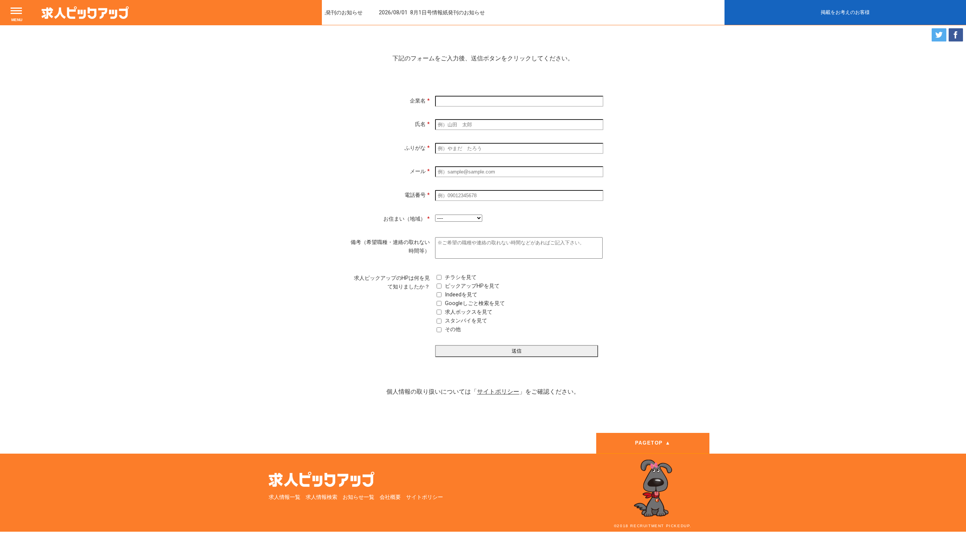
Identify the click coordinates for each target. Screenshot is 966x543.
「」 (498, 391)
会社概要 (390, 497)
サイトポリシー (424, 497)
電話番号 (417, 195)
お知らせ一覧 (358, 497)
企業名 (420, 101)
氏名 (422, 124)
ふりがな (417, 148)
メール (420, 171)
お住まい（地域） (406, 219)
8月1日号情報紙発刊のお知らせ (434, 12)
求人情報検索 (321, 497)
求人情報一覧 (284, 497)
